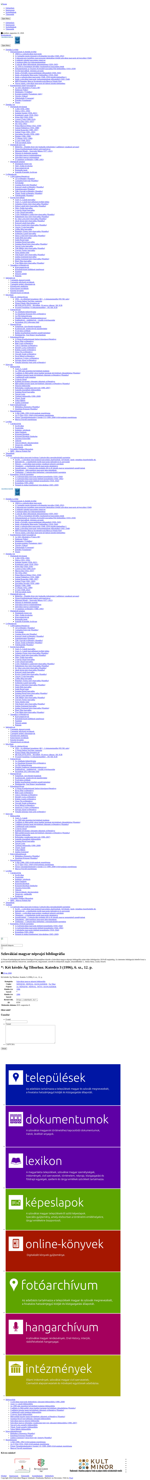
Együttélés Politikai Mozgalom (21, 449)
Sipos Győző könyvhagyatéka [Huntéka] (30, 236)
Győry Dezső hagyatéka (24, 212)
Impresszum (10, 10)
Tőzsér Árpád (20, 398)
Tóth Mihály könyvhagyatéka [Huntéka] (30, 248)
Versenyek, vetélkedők (23, 445)
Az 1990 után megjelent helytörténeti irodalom (32, 371)
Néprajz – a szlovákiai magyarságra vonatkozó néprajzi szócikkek (39, 464)
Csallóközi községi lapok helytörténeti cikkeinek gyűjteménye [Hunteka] (42, 375)
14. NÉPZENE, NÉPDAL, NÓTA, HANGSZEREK (36, 987)
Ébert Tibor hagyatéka (23, 261)
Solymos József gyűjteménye (25, 360)
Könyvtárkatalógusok (18, 405)
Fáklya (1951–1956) (22, 111)
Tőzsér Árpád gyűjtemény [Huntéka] (28, 193)
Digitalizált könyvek (17, 145)
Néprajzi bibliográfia (22, 386)
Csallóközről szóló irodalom (25, 377)
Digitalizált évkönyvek (23, 164)
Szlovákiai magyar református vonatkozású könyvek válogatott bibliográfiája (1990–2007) (43, 1423)
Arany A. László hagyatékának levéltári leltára (32, 202)
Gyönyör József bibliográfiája (21, 1414)
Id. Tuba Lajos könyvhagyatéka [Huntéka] (30, 219)
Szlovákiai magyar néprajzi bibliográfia (30, 981)
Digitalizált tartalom (17, 162)
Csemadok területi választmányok (22, 284)
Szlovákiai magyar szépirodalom (27, 157)
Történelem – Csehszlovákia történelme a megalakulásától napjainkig (40, 472)
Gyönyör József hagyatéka (25, 210)
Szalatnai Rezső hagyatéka (25, 242)
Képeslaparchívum (17, 337)
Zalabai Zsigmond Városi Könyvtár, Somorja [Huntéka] (31, 1438)
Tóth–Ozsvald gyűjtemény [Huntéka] (29, 191)
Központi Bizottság (22, 434)
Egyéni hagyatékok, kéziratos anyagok (29, 71)
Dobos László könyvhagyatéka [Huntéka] (30, 206)
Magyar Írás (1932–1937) (24, 121)
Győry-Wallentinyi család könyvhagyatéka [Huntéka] (34, 214)
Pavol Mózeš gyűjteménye (25, 356)
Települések (10, 453)
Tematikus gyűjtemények (19, 265)
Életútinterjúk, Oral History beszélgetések (30, 335)
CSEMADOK (15, 424)
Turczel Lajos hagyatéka (24, 246)
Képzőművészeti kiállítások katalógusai (29, 269)
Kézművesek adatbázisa (19, 286)
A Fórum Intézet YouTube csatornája (28, 301)
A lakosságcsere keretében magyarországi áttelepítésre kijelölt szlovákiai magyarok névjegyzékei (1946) (53, 58)
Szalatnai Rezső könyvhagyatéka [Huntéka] (31, 244)
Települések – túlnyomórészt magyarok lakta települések (36, 470)
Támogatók (10, 14)
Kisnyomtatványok (22, 168)
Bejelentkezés (6, 35)
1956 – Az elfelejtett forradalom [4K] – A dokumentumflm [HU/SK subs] (42, 299)
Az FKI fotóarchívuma (23, 316)
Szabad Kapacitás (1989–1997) (26, 130)
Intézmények (10, 278)
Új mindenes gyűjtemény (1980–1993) (29, 160)
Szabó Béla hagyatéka (23, 238)
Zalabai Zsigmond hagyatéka (25, 257)
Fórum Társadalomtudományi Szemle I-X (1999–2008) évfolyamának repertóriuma (46, 417)
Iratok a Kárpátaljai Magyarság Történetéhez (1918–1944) (36, 75)
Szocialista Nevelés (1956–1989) (27, 134)
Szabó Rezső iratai (22, 240)
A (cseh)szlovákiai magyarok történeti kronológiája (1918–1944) (39, 477)
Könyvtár (9, 365)
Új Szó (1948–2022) (22, 140)
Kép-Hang (9, 295)
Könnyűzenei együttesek (19, 288)
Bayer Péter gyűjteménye (24, 341)
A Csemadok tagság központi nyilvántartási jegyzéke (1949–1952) (39, 56)
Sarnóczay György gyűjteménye (27, 358)
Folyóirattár (19, 183)
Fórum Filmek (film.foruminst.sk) (27, 303)
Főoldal (4, 1476)
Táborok (18, 441)
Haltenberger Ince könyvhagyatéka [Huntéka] (32, 217)
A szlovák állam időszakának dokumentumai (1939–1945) (36, 64)
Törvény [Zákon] (21, 96)
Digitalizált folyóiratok (18, 107)
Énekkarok (19, 447)
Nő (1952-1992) (21, 124)
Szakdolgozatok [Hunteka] (25, 189)
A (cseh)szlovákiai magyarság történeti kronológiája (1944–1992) (39, 479)
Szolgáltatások (11, 12)
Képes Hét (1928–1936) (24, 117)
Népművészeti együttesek (19, 293)
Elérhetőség (10, 8)
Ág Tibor (52, 984)
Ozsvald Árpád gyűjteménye (25, 354)
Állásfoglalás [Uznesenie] (24, 98)
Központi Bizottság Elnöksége (26, 436)
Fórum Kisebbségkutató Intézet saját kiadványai (32, 149)
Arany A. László (21, 369)
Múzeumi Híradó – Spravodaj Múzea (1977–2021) (34, 151)
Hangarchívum (15, 324)
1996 (18, 989)
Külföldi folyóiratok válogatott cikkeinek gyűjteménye (35, 381)
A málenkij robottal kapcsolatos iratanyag (30, 60)
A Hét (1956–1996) (22, 109)
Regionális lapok (21, 170)
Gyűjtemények (11, 174)
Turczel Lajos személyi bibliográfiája (24, 1425)
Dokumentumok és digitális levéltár (23, 52)
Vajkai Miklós (20, 400)
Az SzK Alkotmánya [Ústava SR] (27, 88)
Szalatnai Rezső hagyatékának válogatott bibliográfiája (30, 1419)
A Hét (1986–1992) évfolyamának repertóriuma (32, 413)
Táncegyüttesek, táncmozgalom (26, 443)
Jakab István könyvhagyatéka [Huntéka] (30, 221)
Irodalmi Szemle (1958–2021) (26, 113)
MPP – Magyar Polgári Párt (20, 451)
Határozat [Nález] (21, 90)
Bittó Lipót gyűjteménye (24, 343)
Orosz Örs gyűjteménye (24, 352)
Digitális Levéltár (12, 50)
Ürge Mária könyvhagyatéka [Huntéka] (29, 263)
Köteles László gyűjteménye (25, 350)
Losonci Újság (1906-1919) (25, 119)
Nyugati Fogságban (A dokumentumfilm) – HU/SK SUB (36, 307)
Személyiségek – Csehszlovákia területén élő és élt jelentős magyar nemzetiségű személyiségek (50, 468)
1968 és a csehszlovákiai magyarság (28, 54)
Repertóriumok (15, 411)
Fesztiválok (19, 428)
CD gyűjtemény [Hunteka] (25, 179)
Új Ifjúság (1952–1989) (23, 138)
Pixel (71, 1478)
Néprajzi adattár (21, 274)
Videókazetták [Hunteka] (24, 195)
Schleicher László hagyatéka (25, 233)
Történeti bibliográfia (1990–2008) (28, 396)
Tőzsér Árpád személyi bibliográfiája (24, 1427)
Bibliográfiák (15, 367)
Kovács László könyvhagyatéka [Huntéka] (31, 225)
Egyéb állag (19, 426)
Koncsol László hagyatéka (25, 223)
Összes (17, 102)
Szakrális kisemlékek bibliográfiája (28, 390)
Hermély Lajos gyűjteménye (25, 348)
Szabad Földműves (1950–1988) (27, 128)
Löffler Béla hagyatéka (23, 229)
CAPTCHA (10, 1044)
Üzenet (8, 1024)
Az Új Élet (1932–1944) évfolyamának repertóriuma (34, 415)
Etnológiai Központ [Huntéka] (26, 409)
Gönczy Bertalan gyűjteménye (26, 346)
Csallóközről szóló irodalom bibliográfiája (25, 1412)
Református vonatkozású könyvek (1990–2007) (32, 388)
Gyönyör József (21, 379)
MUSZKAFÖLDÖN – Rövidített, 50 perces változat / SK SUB (38, 305)
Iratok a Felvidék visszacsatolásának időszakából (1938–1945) (38, 73)
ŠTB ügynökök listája (23, 143)
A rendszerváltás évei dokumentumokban (30, 62)
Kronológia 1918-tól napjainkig (22, 474)
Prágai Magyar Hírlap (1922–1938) (28, 126)
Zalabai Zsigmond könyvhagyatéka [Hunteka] (32, 259)
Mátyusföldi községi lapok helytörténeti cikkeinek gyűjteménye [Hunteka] (42, 384)
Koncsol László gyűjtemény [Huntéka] (29, 187)
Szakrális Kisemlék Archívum (26, 172)
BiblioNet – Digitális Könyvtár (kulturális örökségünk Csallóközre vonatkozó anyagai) (47, 147)
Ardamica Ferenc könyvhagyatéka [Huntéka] (31, 204)
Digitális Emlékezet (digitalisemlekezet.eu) (30, 318)
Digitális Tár (10, 105)
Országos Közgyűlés (22, 439)
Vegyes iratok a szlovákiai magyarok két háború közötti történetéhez (40, 83)
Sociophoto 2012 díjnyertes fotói (27, 322)
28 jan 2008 (7, 973)
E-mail (8, 1019)
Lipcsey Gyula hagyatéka (24, 227)
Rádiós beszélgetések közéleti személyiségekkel (32, 333)
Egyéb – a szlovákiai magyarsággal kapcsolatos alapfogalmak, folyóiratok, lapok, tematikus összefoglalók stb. (55, 460)
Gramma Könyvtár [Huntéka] (26, 185)
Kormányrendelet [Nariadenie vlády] (28, 94)
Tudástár (9, 455)
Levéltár (9, 422)
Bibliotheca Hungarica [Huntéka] (27, 407)
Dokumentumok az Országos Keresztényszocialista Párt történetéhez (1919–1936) (45, 69)
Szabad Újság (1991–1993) (25, 132)
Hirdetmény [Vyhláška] (23, 92)
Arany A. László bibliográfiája (21, 1404)
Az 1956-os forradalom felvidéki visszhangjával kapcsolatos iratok (39, 67)
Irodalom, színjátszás (22, 430)
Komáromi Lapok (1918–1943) (26, 115)
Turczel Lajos (20, 394)
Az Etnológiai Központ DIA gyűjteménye (30, 314)
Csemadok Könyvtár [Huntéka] (26, 181)
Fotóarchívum (15, 310)
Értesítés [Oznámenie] (23, 100)
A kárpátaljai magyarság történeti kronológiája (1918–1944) (37, 481)
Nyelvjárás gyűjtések (22, 331)
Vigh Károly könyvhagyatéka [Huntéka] (30, 255)
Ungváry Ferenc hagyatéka (25, 250)
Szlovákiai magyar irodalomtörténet (28, 155)
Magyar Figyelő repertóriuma (26, 419)
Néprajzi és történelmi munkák (26, 153)
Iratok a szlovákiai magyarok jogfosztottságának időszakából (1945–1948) (42, 79)
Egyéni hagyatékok (17, 198)
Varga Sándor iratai (22, 253)
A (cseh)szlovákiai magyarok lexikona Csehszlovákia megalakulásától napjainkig (40, 458)
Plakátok (18, 276)
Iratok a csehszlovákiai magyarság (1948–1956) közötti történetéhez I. (41, 77)
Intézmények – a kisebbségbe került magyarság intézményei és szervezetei (42, 462)
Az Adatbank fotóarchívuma (25, 312)
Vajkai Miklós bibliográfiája (20, 1429)
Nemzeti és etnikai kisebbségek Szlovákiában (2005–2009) (37, 485)
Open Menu (6, 18)
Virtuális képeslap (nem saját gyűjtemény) (30, 362)
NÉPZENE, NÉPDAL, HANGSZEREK (31, 984)
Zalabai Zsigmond (21, 403)
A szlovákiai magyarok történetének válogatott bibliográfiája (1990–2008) (37, 1402)
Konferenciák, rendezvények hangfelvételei (31, 329)
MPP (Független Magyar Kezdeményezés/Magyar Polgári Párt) (38, 81)
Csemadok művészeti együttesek (22, 282)
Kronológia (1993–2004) (24, 483)
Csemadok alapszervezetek (20, 280)
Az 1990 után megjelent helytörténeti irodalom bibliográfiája (32, 1406)
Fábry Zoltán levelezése (24, 166)
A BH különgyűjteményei (19, 176)
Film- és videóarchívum (19, 297)
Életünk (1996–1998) (23, 136)
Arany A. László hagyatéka (25, 200)
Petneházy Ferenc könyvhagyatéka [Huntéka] (32, 231)
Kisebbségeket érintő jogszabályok (23, 86)
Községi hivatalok (17, 291)
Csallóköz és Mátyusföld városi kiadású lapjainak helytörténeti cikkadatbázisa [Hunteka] (47, 373)
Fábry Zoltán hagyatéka (24, 208)
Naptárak (18, 272)
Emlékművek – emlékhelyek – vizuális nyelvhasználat (35, 320)
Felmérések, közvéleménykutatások (28, 326)
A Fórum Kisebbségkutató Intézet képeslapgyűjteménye (35, 339)
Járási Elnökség (20, 432)
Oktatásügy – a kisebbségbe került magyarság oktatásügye (36, 466)
